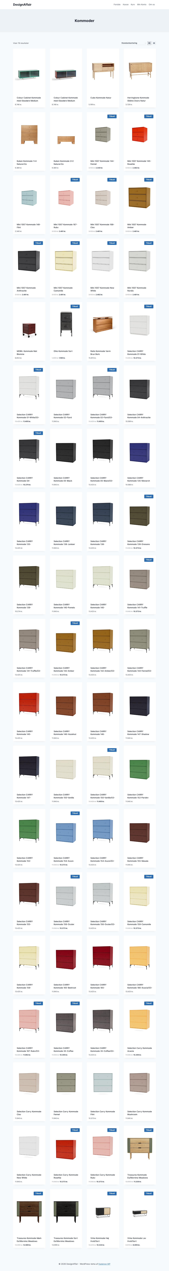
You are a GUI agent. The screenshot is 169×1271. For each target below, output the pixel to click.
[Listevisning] (154, 43)
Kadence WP (104, 1264)
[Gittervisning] (149, 43)
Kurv (133, 4)
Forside (117, 4)
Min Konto (141, 4)
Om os (152, 4)
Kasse (126, 4)
